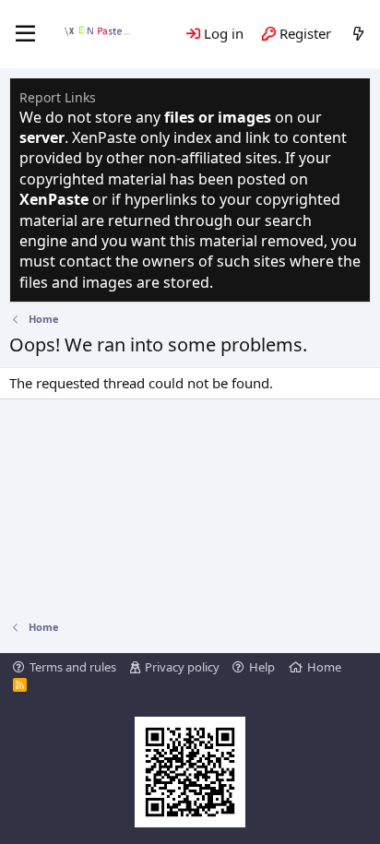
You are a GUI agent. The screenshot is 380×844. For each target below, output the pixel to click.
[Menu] (25, 34)
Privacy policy (182, 667)
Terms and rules (73, 667)
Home (324, 667)
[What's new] (358, 34)
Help (262, 667)
